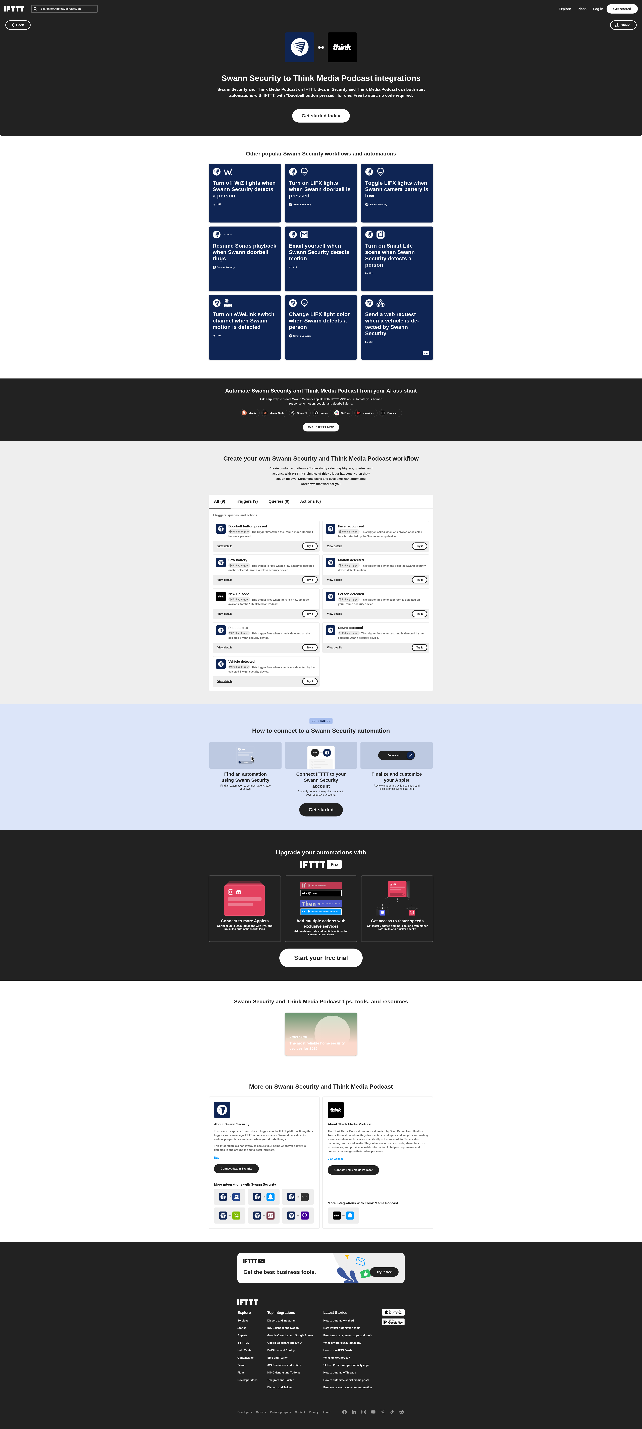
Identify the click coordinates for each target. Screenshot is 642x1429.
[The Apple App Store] (393, 1313)
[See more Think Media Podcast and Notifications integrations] (343, 1215)
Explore (565, 9)
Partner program (280, 1412)
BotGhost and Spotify (281, 1350)
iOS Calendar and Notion (283, 1328)
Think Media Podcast (333, 78)
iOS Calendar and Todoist (283, 1372)
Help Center (244, 1350)
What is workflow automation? (342, 1342)
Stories (241, 1328)
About (326, 1412)
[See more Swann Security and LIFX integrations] (298, 1215)
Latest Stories (335, 1312)
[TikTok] (392, 1412)
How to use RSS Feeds (337, 1350)
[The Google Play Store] (393, 1322)
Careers (261, 1412)
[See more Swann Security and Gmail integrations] (229, 1197)
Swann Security (251, 78)
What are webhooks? (336, 1357)
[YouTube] (373, 1412)
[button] (321, 809)
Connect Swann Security (236, 1168)
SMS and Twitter (277, 1357)
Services (242, 1320)
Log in (598, 9)
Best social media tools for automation (347, 1387)
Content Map (245, 1357)
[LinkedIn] (354, 1412)
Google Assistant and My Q (284, 1342)
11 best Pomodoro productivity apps (346, 1365)
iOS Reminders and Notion (284, 1365)
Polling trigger (240, 531)
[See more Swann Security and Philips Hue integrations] (298, 1197)
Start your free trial (321, 957)
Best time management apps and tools (347, 1335)
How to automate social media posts (346, 1380)
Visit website (336, 1159)
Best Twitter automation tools (341, 1328)
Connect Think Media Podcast (353, 1170)
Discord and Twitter (279, 1387)
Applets (242, 1335)
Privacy (313, 1412)
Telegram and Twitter (280, 1380)
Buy (216, 1157)
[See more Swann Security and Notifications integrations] (264, 1197)
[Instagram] (364, 1412)
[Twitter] (383, 1412)
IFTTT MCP (244, 1342)
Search (241, 1365)
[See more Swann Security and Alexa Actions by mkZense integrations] (264, 1215)
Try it (310, 546)
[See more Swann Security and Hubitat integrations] (229, 1215)
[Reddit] (402, 1412)
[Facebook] (345, 1412)
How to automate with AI (338, 1320)
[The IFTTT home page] (14, 9)
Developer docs (247, 1380)
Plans (582, 9)
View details (224, 546)
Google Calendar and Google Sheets (290, 1335)
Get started (622, 9)
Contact (300, 1412)
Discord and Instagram (281, 1320)
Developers (244, 1412)
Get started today (321, 115)
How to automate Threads (339, 1372)
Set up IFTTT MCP (321, 427)
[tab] (220, 502)
